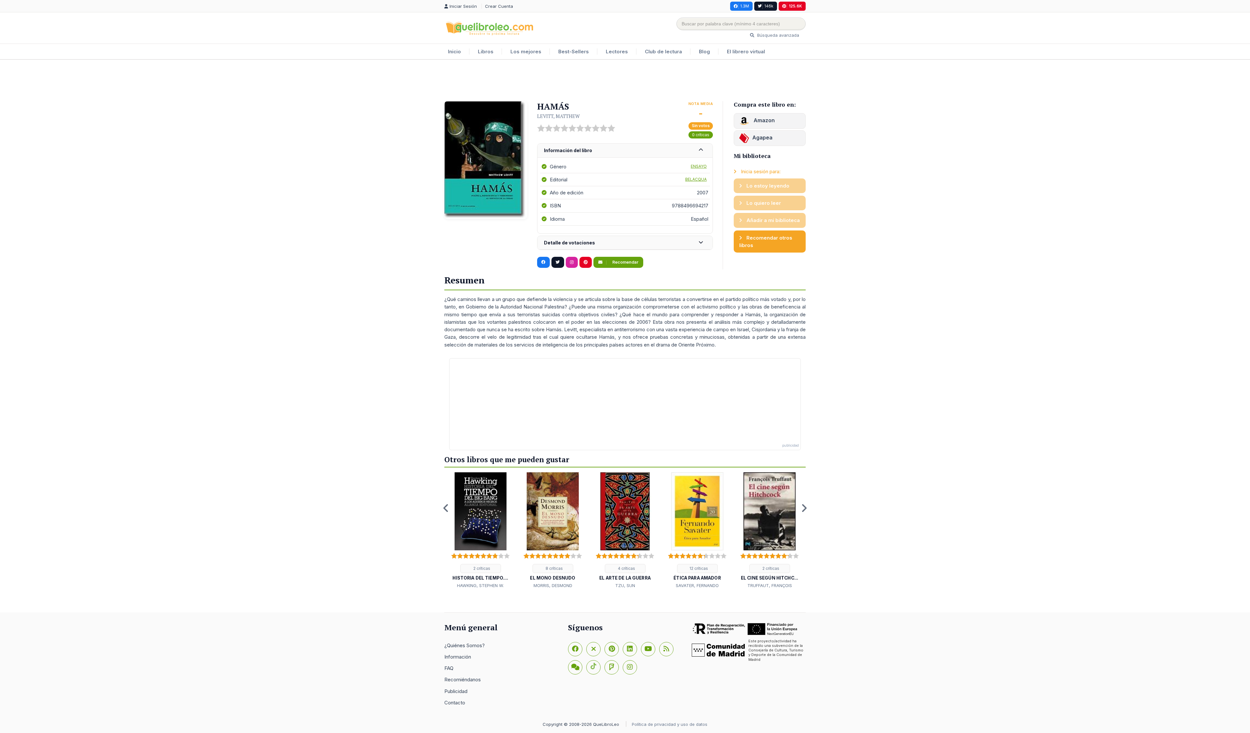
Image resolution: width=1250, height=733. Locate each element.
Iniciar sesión (464, 6)
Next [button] (804, 508)
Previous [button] (446, 508)
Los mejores (525, 51)
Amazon (763, 120)
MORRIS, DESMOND (553, 585)
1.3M (744, 6)
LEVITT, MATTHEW (558, 116)
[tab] (625, 151)
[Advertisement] (625, 81)
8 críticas (554, 568)
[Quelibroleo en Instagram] (572, 262)
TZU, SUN (625, 585)
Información (457, 657)
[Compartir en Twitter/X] (557, 262)
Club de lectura (663, 51)
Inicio (454, 51)
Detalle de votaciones (569, 242)
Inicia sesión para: (760, 171)
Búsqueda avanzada (777, 35)
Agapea (762, 137)
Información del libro (568, 150)
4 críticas (626, 568)
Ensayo (699, 166)
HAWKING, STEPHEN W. (480, 585)
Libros (485, 51)
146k (768, 6)
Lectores (617, 51)
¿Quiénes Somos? (464, 645)
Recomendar (624, 262)
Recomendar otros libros (765, 241)
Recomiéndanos (462, 679)
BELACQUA (696, 179)
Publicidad (455, 691)
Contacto (454, 703)
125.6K (795, 6)
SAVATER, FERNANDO (697, 585)
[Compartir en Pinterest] (585, 262)
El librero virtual (746, 51)
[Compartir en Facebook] (543, 262)
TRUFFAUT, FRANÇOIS (769, 585)
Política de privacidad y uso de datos (669, 724)
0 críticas (700, 134)
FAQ (448, 668)
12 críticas (698, 568)
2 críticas (481, 568)
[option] (480, 530)
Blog (704, 51)
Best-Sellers (573, 51)
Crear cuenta (499, 6)
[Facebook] (575, 649)
